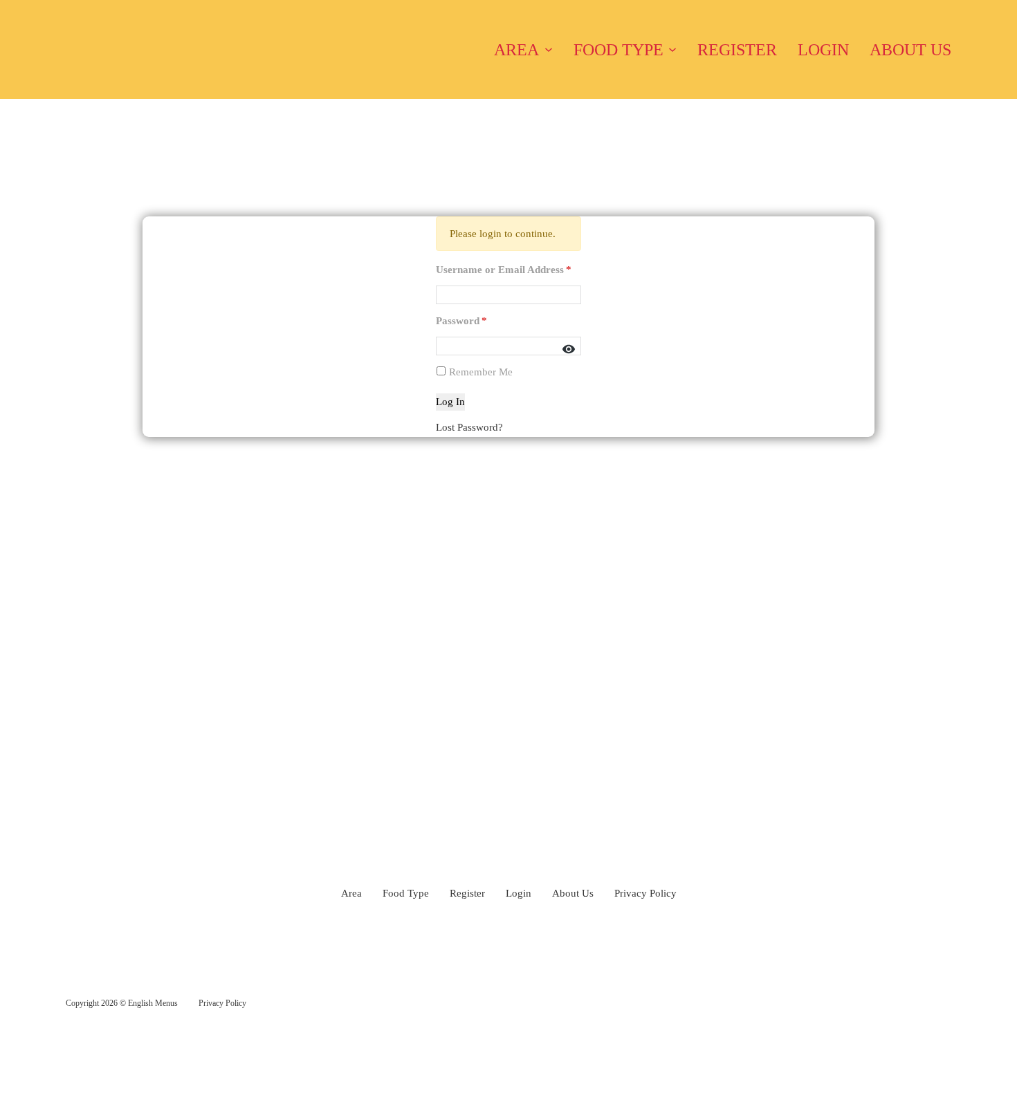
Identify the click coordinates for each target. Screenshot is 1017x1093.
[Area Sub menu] (548, 50)
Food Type (618, 50)
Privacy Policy (645, 893)
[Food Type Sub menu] (672, 50)
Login (823, 50)
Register (737, 50)
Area (516, 50)
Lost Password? (469, 427)
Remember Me (479, 371)
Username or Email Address (503, 269)
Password (461, 320)
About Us (910, 50)
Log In (450, 401)
